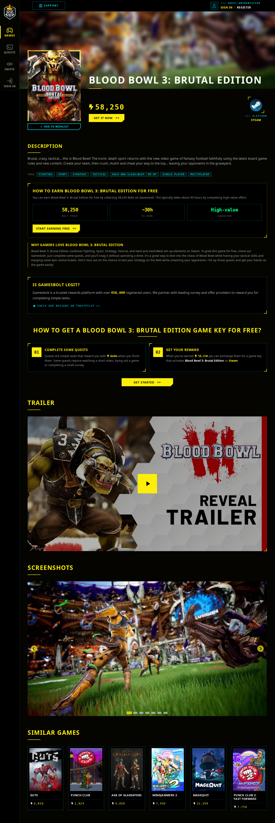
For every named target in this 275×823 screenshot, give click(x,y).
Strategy (80, 174)
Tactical (99, 174)
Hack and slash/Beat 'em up (134, 174)
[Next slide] (260, 648)
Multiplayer (200, 174)
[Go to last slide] (34, 648)
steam (256, 120)
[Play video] (147, 483)
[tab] (129, 712)
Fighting (46, 174)
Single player (173, 174)
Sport (62, 174)
